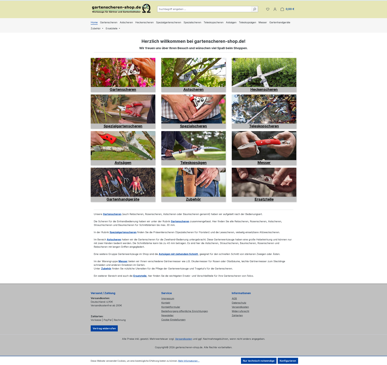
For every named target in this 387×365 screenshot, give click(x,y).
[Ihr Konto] (275, 9)
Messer (264, 162)
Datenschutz (239, 302)
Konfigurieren (288, 360)
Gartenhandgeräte (123, 199)
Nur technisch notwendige (259, 360)
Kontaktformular (170, 306)
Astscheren (193, 89)
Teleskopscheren (264, 126)
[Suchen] (254, 9)
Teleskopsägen (193, 162)
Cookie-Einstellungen (173, 319)
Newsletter (167, 315)
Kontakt (165, 302)
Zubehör (193, 199)
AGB (234, 298)
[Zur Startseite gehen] (121, 8)
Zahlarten (237, 315)
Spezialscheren (193, 126)
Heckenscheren (264, 89)
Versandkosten (240, 306)
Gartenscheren (123, 89)
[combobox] (204, 9)
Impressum (167, 298)
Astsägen (123, 162)
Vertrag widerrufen (104, 328)
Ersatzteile (264, 199)
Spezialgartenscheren (123, 126)
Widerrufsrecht (240, 311)
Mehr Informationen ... (189, 361)
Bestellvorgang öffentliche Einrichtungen (184, 311)
